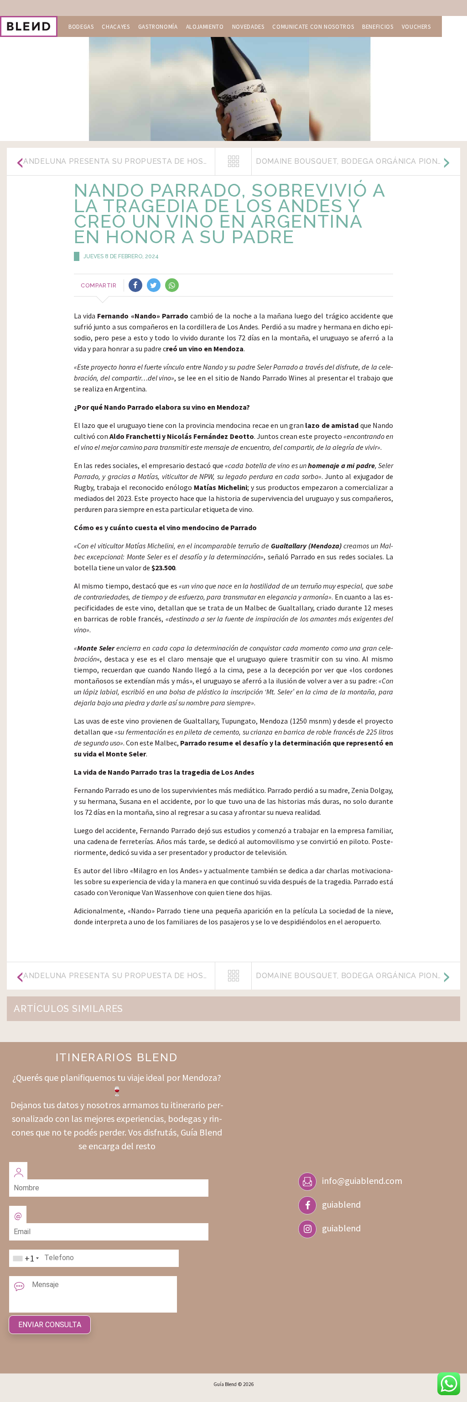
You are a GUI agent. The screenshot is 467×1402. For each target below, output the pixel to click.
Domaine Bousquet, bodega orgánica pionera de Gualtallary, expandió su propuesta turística (358, 161)
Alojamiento (205, 26)
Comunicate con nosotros (313, 26)
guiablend (341, 1204)
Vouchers (416, 26)
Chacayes (116, 26)
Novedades (248, 26)
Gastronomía (158, 26)
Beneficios (377, 26)
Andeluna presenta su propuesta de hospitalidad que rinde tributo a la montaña (119, 161)
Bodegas (80, 26)
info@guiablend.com (362, 1180)
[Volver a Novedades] (233, 161)
